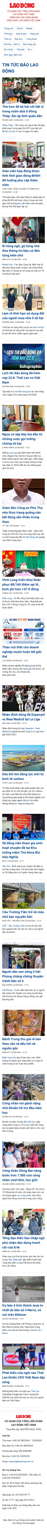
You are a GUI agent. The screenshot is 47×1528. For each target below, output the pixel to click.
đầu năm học (29, 1121)
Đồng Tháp (7, 125)
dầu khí (26, 800)
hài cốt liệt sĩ (11, 131)
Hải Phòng (7, 990)
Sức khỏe (8, 49)
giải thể (31, 668)
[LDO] (23, 90)
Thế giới (20, 49)
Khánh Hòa (7, 264)
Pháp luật (34, 33)
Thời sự (7, 39)
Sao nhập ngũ (15, 1259)
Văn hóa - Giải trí (12, 44)
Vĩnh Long (7, 598)
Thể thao (8, 33)
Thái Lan (35, 1391)
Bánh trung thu (9, 1057)
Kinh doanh (21, 33)
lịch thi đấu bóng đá (20, 391)
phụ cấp (21, 203)
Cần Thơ (6, 866)
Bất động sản (29, 44)
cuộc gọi (13, 452)
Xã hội (20, 28)
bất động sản (32, 537)
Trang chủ (8, 28)
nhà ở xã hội (38, 327)
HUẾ (4, 926)
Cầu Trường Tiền (16, 926)
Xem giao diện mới (13, 55)
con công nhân (24, 1195)
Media (29, 28)
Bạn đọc (19, 39)
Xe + (30, 49)
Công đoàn (31, 39)
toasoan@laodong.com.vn (20, 1461)
